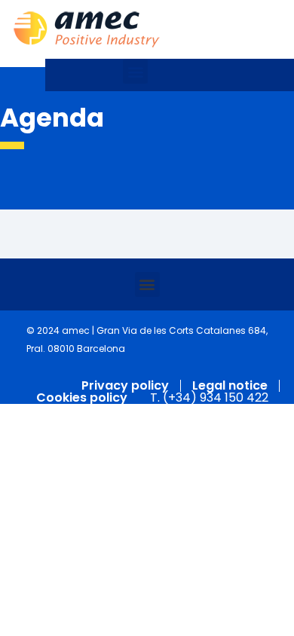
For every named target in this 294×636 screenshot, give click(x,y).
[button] (135, 71)
